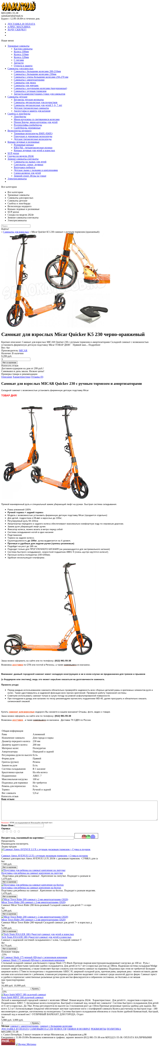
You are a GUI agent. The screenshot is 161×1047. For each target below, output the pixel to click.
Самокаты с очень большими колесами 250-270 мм (41, 77)
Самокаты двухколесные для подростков (35, 102)
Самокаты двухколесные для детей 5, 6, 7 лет (38, 105)
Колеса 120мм (21, 57)
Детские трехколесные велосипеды (33, 139)
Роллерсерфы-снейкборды (28, 125)
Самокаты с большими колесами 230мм (35, 74)
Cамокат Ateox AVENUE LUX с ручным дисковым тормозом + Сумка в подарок (44, 855)
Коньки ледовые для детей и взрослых (34, 150)
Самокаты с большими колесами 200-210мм (37, 71)
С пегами (19, 60)
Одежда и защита (23, 65)
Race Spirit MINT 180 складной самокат (22, 997)
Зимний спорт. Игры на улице (30, 175)
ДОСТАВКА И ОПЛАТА (21, 24)
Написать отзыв (9, 365)
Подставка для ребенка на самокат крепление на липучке (32, 873)
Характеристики (22, 377)
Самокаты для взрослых (20, 68)
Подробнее (94, 345)
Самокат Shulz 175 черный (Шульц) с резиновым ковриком (33, 960)
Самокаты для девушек (26, 85)
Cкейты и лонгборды (19, 113)
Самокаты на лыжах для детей (30, 161)
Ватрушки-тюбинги (24, 167)
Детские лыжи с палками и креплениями (36, 170)
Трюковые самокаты (18, 46)
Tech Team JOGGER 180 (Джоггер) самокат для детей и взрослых (36, 937)
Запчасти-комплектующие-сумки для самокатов (39, 94)
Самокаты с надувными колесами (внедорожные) (40, 88)
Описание (6, 377)
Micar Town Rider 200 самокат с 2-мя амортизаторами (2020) (33, 902)
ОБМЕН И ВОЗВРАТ (78, 1029)
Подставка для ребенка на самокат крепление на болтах (31, 887)
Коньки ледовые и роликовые (23, 142)
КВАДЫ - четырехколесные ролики (33, 147)
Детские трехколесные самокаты (31, 108)
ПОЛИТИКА (114, 1029)
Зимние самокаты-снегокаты (23, 159)
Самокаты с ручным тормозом (30, 91)
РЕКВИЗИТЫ (98, 1029)
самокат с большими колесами (56, 1026)
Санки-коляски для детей (27, 173)
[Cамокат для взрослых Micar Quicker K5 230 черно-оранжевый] (56, 326)
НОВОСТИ (60, 1029)
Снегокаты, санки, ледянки (28, 164)
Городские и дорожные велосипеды (33, 136)
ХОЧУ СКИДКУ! (17, 29)
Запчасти (19, 63)
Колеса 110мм (21, 54)
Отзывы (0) (37, 377)
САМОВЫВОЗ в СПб (41, 1029)
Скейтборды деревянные (27, 127)
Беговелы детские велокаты (29, 99)
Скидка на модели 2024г (21, 156)
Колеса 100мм (21, 51)
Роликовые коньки (24, 144)
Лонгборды (20, 116)
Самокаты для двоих (25, 82)
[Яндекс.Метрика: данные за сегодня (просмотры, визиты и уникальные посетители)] (26, 1044)
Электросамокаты (17, 178)
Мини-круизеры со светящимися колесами (37, 119)
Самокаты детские (17, 96)
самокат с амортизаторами (24, 1026)
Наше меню (7, 40)
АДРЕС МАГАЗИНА (19, 26)
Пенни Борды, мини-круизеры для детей (36, 122)
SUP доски (13, 153)
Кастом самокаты (23, 48)
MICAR (23, 350)
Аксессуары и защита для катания (32, 111)
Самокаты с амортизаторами (29, 79)
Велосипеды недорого (19, 130)
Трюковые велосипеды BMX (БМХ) (33, 133)
